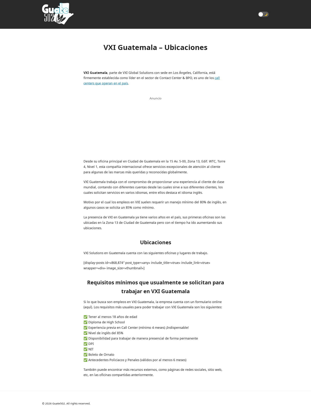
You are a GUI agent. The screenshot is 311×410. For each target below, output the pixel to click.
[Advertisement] (155, 127)
